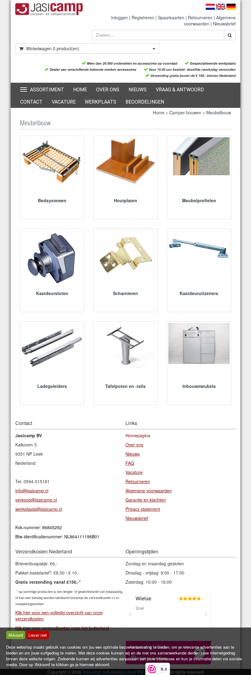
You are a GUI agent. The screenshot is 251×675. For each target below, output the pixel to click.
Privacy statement (143, 509)
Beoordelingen (145, 102)
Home (80, 90)
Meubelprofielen (199, 200)
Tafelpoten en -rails (125, 386)
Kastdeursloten (52, 293)
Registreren (143, 17)
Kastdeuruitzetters (199, 293)
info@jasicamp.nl (31, 490)
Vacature (64, 102)
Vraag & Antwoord (180, 90)
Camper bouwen (185, 112)
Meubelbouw (218, 112)
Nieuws (138, 90)
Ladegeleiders (52, 386)
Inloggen (119, 17)
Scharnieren (125, 293)
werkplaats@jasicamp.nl (38, 509)
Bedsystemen (52, 200)
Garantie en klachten (146, 500)
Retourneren (200, 17)
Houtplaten (125, 200)
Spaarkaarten (171, 17)
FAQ (130, 463)
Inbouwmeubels (199, 386)
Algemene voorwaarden (149, 490)
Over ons (107, 90)
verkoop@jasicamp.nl (36, 500)
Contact (31, 102)
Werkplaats (100, 102)
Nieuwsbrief (224, 24)
